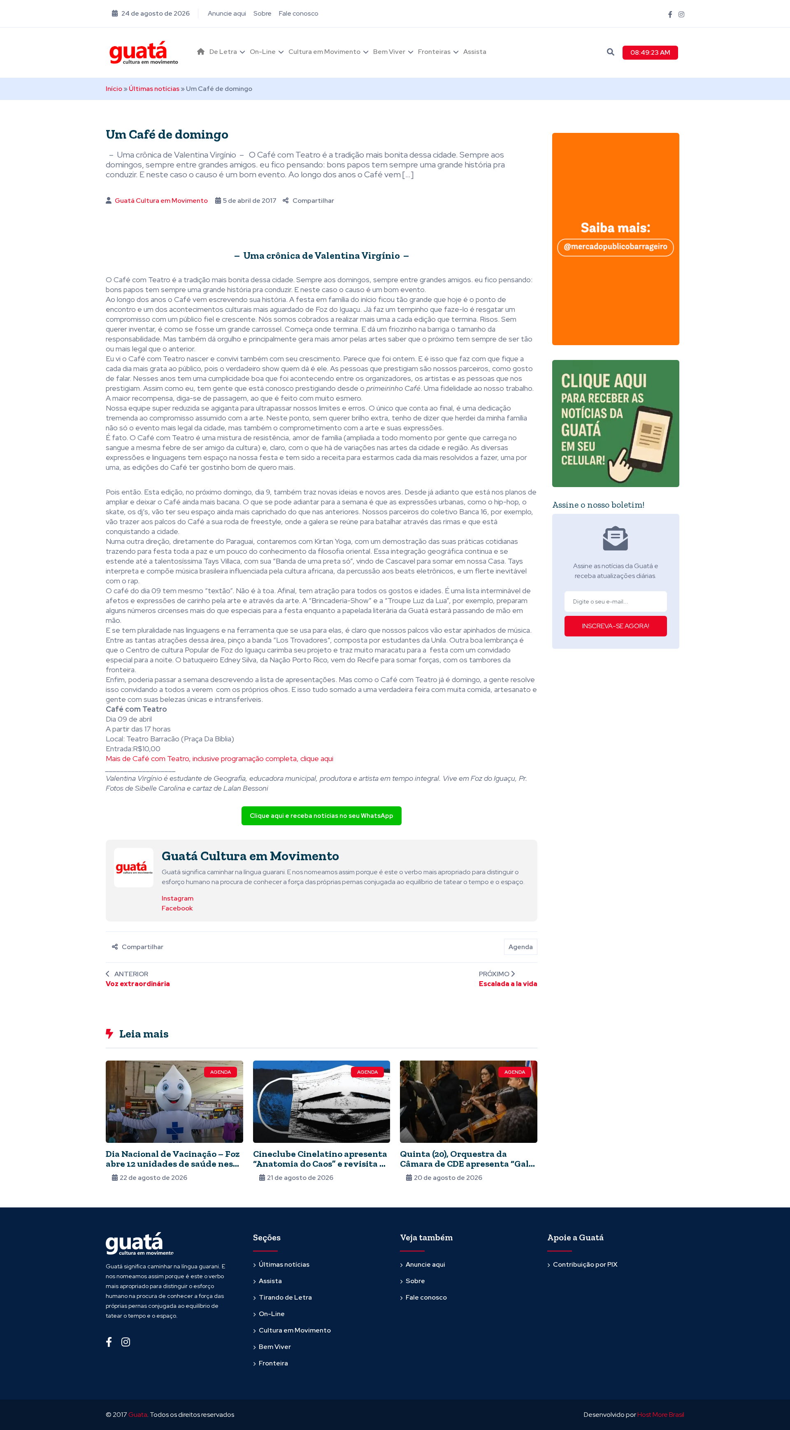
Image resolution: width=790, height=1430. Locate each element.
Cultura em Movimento (324, 51)
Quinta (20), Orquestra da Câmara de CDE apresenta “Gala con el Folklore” (467, 1163)
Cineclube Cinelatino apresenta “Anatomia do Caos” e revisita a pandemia (320, 1163)
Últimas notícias (154, 88)
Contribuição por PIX (585, 1264)
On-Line (263, 51)
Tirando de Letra (285, 1297)
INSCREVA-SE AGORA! (615, 626)
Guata (137, 1414)
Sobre (262, 13)
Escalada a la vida (508, 984)
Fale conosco (298, 13)
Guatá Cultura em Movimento (161, 200)
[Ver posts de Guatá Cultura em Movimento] (133, 867)
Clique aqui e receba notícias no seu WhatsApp (321, 816)
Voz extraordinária (138, 984)
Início (114, 88)
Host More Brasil (660, 1414)
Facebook (177, 908)
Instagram (177, 898)
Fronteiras (434, 51)
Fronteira (273, 1363)
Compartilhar (313, 200)
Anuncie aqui (227, 13)
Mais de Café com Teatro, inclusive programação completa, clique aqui (219, 758)
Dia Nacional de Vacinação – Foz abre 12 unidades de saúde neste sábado (174, 1163)
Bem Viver (389, 51)
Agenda (521, 947)
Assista (474, 51)
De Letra (223, 51)
